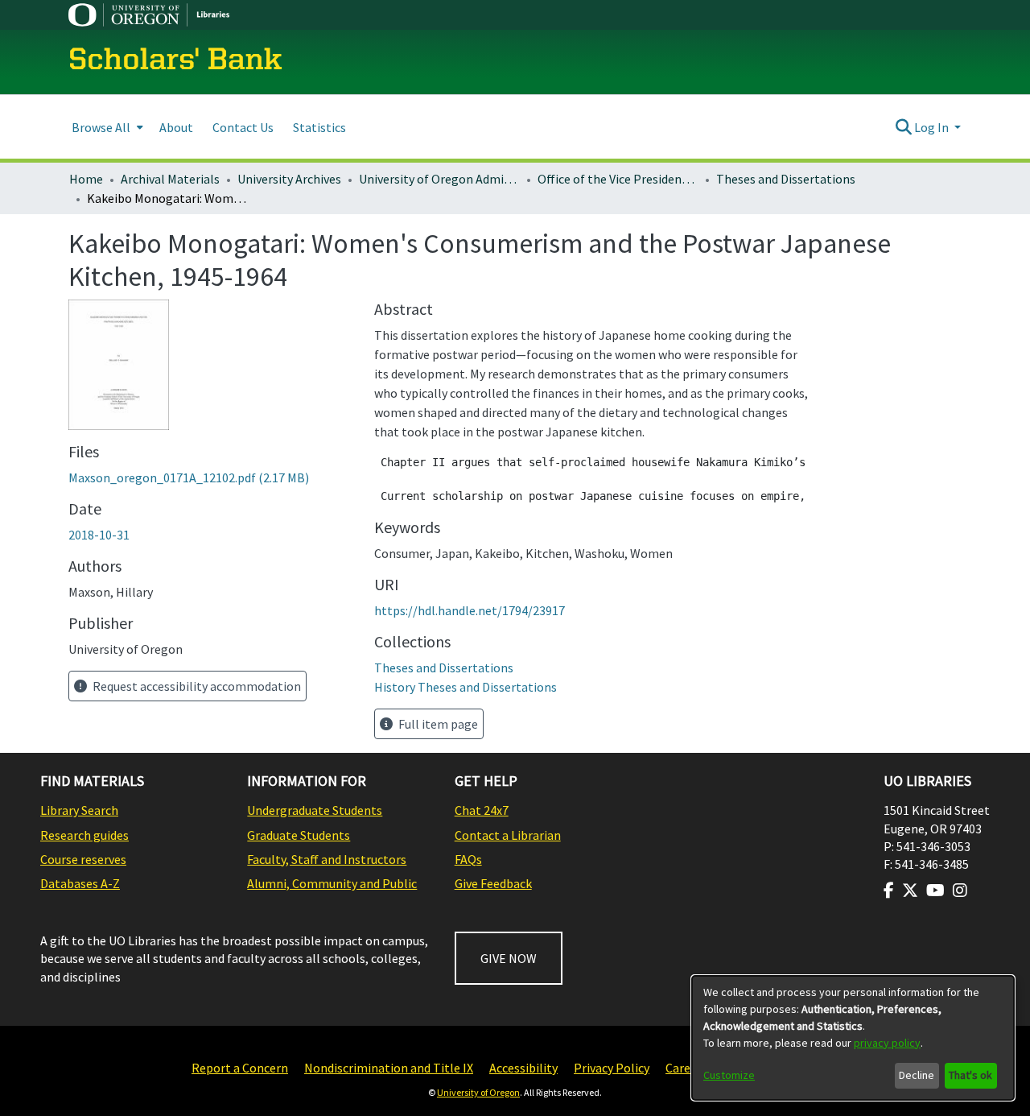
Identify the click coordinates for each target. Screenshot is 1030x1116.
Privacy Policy (611, 1068)
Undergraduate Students (314, 810)
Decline (916, 1075)
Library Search (79, 810)
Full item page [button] (437, 724)
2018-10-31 (99, 535)
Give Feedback (493, 883)
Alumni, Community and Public (332, 883)
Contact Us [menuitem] (243, 127)
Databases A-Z (80, 883)
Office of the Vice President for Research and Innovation (618, 179)
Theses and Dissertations (785, 179)
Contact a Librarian (508, 835)
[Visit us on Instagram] (960, 890)
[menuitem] (105, 126)
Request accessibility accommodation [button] (195, 686)
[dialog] (853, 1038)
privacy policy (887, 1042)
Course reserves (83, 859)
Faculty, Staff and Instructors (326, 859)
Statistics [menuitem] (319, 127)
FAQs (468, 859)
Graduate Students (298, 835)
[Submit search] (903, 127)
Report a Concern (240, 1068)
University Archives (289, 179)
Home (86, 179)
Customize (729, 1075)
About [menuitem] (176, 127)
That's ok (970, 1075)
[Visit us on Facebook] (889, 890)
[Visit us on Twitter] (910, 890)
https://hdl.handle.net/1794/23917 (469, 610)
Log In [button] (932, 127)
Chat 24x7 (482, 810)
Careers (686, 1068)
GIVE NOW (508, 958)
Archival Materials (170, 179)
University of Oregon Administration (439, 179)
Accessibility (523, 1068)
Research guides (84, 835)
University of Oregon (478, 1092)
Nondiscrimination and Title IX (388, 1068)
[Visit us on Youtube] (935, 890)
